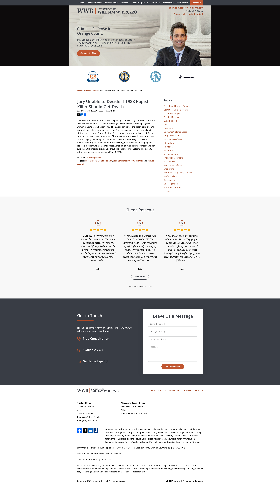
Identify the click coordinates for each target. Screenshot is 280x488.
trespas (167, 191)
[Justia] (96, 430)
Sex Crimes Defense (173, 165)
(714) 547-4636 (194, 11)
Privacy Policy (175, 390)
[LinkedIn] (90, 430)
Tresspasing (169, 180)
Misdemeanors (171, 154)
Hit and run (169, 143)
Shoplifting (169, 169)
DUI (165, 124)
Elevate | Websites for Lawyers (184, 481)
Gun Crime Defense (173, 139)
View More (140, 276)
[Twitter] (85, 430)
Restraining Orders (140, 3)
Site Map (187, 390)
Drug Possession (171, 135)
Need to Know (111, 3)
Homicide (168, 146)
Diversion (156, 3)
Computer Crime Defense (176, 109)
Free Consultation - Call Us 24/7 (185, 7)
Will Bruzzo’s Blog (91, 91)
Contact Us (196, 3)
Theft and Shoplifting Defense (178, 172)
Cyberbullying (170, 120)
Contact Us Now (88, 53)
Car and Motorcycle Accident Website (103, 453)
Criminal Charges (172, 113)
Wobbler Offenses (172, 187)
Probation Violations (173, 157)
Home (81, 3)
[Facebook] (79, 430)
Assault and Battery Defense (177, 106)
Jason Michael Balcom (124, 160)
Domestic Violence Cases (175, 132)
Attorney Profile (95, 3)
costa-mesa (91, 160)
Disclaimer (162, 390)
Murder (139, 160)
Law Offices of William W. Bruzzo (110, 481)
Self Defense (169, 161)
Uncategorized (94, 157)
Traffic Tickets (170, 176)
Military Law (168, 3)
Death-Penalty (105, 160)
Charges (124, 3)
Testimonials (182, 3)
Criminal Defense (172, 117)
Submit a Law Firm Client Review (140, 286)
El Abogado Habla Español (188, 14)
